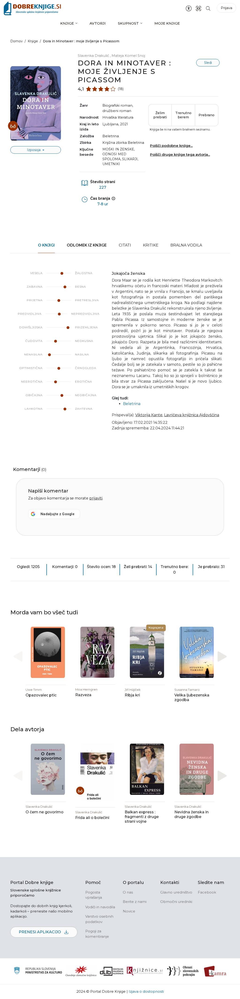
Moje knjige (167, 23)
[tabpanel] (120, 354)
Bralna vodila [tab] (186, 245)
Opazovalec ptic (41, 695)
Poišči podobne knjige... (171, 145)
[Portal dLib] (112, 971)
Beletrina (110, 136)
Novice (129, 911)
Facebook (207, 892)
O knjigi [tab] (46, 245)
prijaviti (95, 498)
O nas (128, 892)
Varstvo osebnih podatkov (99, 919)
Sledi (208, 63)
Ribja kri (132, 695)
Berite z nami (134, 901)
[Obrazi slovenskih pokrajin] (183, 971)
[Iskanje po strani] (208, 8)
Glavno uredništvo (176, 892)
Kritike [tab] (150, 245)
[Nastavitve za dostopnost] (189, 8)
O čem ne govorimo (45, 812)
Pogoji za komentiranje (97, 934)
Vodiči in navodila (100, 907)
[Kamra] (215, 971)
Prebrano (206, 115)
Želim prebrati (160, 115)
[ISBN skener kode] (198, 8)
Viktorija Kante (148, 415)
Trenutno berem (183, 115)
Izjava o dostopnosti (146, 991)
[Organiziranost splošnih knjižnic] (81, 971)
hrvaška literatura (117, 117)
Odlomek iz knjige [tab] (87, 245)
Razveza (83, 695)
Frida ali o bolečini (92, 817)
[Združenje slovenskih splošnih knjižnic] (145, 971)
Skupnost (128, 23)
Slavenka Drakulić (94, 55)
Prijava (226, 8)
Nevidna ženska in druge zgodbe (191, 814)
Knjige (67, 23)
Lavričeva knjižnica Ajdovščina (191, 415)
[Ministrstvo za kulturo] (37, 971)
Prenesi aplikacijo (40, 932)
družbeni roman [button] (116, 111)
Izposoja (34, 150)
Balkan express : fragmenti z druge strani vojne (142, 817)
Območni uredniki (176, 901)
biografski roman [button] (117, 105)
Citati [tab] (125, 245)
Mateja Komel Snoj (128, 55)
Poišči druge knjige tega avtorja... (180, 154)
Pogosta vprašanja (93, 895)
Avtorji (98, 23)
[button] (222, 656)
